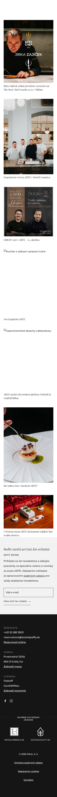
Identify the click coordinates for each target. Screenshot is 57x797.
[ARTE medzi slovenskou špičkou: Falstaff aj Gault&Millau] (28, 359)
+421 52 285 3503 (14, 632)
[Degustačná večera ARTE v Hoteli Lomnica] (28, 136)
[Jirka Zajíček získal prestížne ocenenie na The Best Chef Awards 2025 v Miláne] (28, 51)
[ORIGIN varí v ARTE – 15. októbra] (28, 212)
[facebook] (5, 700)
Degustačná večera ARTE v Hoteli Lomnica (27, 177)
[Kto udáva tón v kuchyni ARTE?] (28, 445)
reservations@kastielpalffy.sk (22, 637)
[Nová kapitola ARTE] (28, 282)
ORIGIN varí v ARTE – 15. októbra (22, 239)
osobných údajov (34, 575)
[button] (15, 13)
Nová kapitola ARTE (14, 319)
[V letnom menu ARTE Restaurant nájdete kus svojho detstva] (28, 512)
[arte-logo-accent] (28, 10)
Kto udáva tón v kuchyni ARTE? (21, 485)
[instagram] (11, 700)
